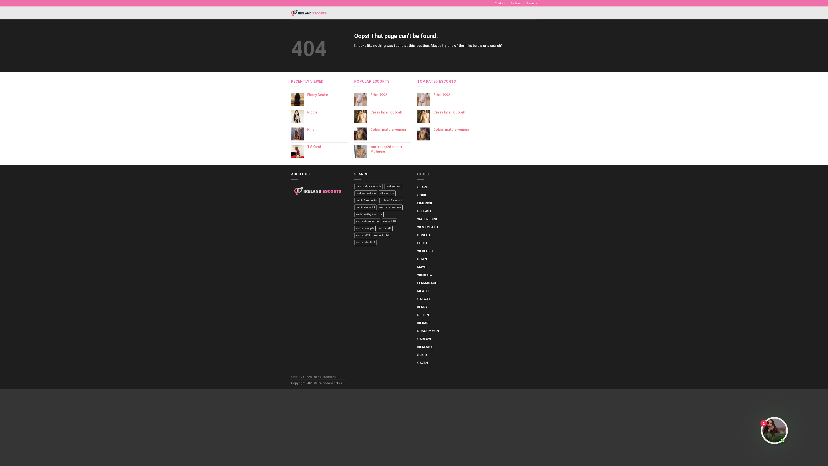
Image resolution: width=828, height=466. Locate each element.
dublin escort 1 (365, 207)
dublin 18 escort (391, 200)
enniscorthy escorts (369, 214)
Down (422, 259)
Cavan (422, 363)
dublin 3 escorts (366, 200)
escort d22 (363, 235)
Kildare (423, 323)
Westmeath (427, 227)
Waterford (427, 219)
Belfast (424, 211)
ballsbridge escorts (368, 186)
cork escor (393, 186)
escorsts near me (367, 221)
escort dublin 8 (365, 242)
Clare (422, 187)
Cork (421, 195)
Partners (516, 3)
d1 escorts (387, 193)
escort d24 (381, 235)
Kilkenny (425, 347)
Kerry (422, 307)
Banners (531, 3)
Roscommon (428, 331)
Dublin (423, 315)
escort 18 (389, 221)
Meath (423, 291)
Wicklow (424, 275)
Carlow (424, 339)
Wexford (425, 251)
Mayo (422, 267)
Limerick (424, 203)
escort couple (365, 228)
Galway (423, 299)
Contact (500, 3)
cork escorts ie (366, 193)
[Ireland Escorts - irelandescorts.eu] (309, 13)
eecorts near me (390, 207)
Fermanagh (427, 283)
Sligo (422, 355)
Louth (422, 243)
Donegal (425, 235)
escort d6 (384, 228)
